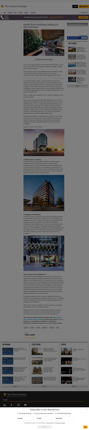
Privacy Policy (50, 422)
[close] (87, 409)
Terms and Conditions (60, 422)
